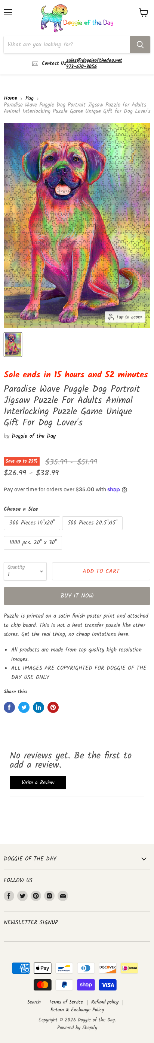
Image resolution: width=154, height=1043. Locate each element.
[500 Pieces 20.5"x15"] (93, 532)
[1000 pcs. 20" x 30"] (34, 552)
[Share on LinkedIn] (38, 707)
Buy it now (77, 595)
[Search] (140, 44)
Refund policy (104, 1002)
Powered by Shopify (77, 1028)
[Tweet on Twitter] (24, 707)
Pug (29, 98)
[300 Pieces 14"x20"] (33, 532)
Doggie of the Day (34, 436)
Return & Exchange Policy (77, 1010)
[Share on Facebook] (9, 707)
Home (10, 98)
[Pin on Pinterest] (53, 707)
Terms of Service (66, 1002)
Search (34, 1002)
